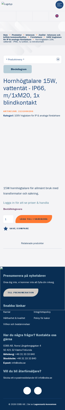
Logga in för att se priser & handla (26, 203)
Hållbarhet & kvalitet (14, 318)
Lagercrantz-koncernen (45, 404)
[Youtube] (27, 390)
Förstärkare (36, 37)
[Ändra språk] (57, 16)
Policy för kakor (42, 318)
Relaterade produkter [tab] (32, 243)
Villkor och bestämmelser (16, 324)
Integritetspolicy (42, 311)
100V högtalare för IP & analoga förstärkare (37, 115)
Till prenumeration (21, 292)
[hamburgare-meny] (59, 4)
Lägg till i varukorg (34, 219)
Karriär (6, 311)
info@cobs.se (19, 362)
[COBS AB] (15, 5)
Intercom (30, 34)
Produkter (17, 34)
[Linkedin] (38, 390)
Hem (5, 34)
